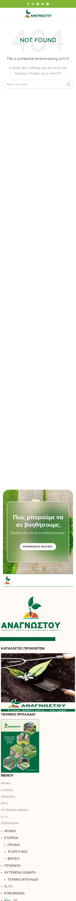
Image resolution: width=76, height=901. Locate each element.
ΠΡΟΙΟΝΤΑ (8, 797)
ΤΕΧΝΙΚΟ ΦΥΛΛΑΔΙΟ (23, 879)
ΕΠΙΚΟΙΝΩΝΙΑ (10, 823)
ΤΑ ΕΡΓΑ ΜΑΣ (18, 852)
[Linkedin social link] (42, 4)
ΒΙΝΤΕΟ (13, 859)
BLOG (4, 816)
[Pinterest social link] (37, 4)
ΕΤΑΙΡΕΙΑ (7, 790)
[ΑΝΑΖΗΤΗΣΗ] (68, 84)
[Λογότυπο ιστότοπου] (38, 13)
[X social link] (32, 4)
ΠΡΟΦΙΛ (14, 845)
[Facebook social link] (28, 4)
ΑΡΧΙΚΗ (6, 783)
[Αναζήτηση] (71, 14)
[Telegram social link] (47, 4)
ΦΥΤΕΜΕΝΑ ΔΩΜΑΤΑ (14, 810)
